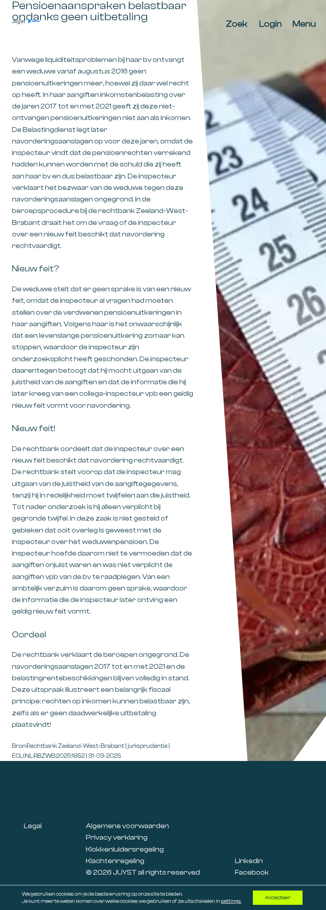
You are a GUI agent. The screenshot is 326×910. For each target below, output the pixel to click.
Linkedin (249, 861)
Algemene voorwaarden (127, 826)
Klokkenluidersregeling (125, 849)
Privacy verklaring (116, 837)
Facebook (252, 872)
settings (231, 901)
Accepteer (278, 898)
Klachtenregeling (115, 861)
